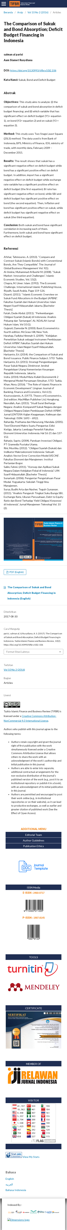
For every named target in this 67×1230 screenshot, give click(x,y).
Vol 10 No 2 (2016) (38, 12)
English (10, 1178)
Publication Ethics (33, 846)
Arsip (20, 12)
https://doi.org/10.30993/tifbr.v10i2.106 (33, 70)
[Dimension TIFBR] (18, 1219)
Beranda (8, 12)
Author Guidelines (33, 840)
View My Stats (31, 1156)
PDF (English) (16, 572)
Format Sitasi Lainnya (17, 651)
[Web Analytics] (14, 1156)
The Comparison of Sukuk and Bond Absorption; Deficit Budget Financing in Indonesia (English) (31, 593)
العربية (9, 1184)
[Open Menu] (3, 3)
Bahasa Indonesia (16, 1190)
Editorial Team (33, 834)
